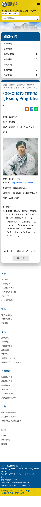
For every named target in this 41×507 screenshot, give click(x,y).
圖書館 (4, 444)
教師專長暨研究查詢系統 (11, 420)
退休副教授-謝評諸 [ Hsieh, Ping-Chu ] (21, 87)
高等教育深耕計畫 (8, 416)
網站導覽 (11, 11)
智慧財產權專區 (7, 393)
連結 (3, 429)
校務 (3, 273)
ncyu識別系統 (7, 300)
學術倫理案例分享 (8, 412)
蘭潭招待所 (5, 439)
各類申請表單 (6, 319)
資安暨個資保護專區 (9, 397)
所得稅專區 (5, 385)
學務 (3, 331)
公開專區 (5, 371)
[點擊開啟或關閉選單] (38, 4)
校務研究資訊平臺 (8, 292)
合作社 (4, 435)
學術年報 (5, 296)
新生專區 (5, 338)
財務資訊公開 (6, 377)
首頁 (5, 84)
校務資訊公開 (6, 381)
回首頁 (4, 11)
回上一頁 (21, 258)
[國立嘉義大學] (11, 4)
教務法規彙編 (6, 315)
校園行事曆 (5, 283)
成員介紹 (21, 84)
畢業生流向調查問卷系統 (11, 362)
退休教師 (30, 84)
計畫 (3, 406)
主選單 (12, 84)
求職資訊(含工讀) (8, 358)
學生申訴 (5, 342)
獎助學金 (5, 354)
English (33, 11)
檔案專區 (5, 389)
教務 (3, 308)
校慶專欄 (5, 350)
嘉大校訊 (5, 279)
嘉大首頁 (18, 11)
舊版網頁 (26, 11)
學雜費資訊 (5, 323)
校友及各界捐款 (7, 287)
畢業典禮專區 (6, 346)
